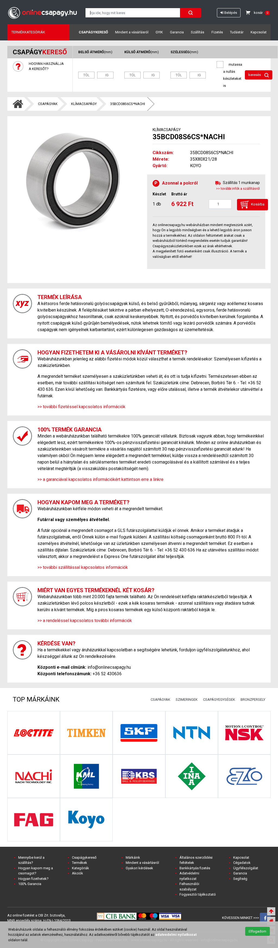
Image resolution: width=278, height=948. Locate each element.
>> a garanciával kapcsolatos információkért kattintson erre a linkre (100, 479)
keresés (255, 75)
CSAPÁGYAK (48, 104)
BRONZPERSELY (253, 699)
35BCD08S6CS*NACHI (127, 104)
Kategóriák (80, 868)
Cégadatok (242, 863)
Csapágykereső (93, 32)
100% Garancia (29, 884)
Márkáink (133, 857)
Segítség (240, 879)
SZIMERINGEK (187, 699)
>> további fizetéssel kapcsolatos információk (81, 406)
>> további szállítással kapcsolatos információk (82, 567)
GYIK (159, 32)
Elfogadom (257, 931)
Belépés (230, 13)
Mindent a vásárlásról (132, 32)
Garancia (177, 32)
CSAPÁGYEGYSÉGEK (219, 699)
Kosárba (257, 204)
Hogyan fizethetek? (33, 879)
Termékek (79, 863)
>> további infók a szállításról (238, 189)
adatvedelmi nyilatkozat (176, 935)
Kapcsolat (259, 32)
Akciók (77, 873)
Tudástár (237, 32)
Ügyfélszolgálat (245, 868)
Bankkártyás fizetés (194, 868)
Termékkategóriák (28, 32)
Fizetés (217, 32)
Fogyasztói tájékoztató (197, 894)
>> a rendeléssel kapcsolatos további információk (84, 620)
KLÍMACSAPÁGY (84, 104)
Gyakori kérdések (139, 868)
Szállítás (197, 32)
